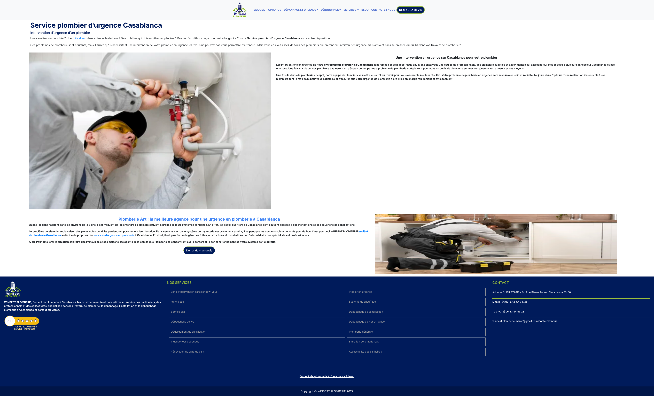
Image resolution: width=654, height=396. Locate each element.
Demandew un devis (199, 250)
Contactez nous (383, 9)
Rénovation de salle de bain (187, 351)
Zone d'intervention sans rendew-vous (194, 291)
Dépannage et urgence (300, 9)
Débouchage (330, 9)
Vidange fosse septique (185, 341)
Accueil (259, 9)
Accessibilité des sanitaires (365, 351)
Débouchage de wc (182, 321)
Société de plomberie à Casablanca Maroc (327, 376)
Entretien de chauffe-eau (364, 341)
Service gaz (178, 311)
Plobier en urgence (360, 291)
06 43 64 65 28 (515, 311)
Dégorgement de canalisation (188, 331)
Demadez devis (410, 10)
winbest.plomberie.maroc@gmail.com (515, 321)
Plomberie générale (361, 331)
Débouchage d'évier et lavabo (367, 321)
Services (350, 9)
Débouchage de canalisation (366, 311)
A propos (274, 9)
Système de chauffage (362, 301)
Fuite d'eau (177, 301)
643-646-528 (518, 301)
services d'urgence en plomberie (114, 235)
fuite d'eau (79, 38)
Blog (365, 9)
